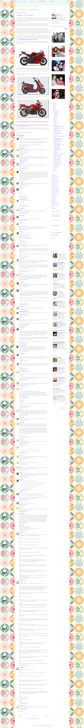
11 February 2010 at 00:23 (23, 325)
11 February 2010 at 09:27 (23, 368)
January (55, 167)
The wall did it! (56, 134)
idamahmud (21, 705)
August (55, 116)
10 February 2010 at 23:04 (23, 271)
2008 (54, 170)
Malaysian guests (55, 187)
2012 (54, 106)
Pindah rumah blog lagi (56, 389)
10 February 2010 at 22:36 (23, 229)
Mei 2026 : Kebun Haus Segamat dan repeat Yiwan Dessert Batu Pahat (61, 324)
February (55, 125)
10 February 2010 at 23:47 (23, 304)
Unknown (20, 422)
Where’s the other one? (57, 156)
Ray (19, 222)
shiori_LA (21, 455)
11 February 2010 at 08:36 (23, 360)
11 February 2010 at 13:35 (23, 490)
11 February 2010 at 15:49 (23, 522)
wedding (53, 208)
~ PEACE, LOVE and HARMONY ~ (59, 262)
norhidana (55, 366)
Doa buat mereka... (60, 291)
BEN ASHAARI (55, 253)
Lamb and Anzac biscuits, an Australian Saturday (58, 139)
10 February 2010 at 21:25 (23, 152)
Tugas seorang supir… (57, 163)
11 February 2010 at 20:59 (23, 698)
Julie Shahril (21, 353)
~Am (20, 362)
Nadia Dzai (21, 137)
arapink (20, 479)
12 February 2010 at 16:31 (23, 703)
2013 (54, 105)
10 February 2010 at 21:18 (23, 146)
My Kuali (54, 290)
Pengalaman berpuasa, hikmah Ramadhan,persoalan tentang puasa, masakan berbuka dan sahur (59, 342)
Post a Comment (21, 711)
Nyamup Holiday (54, 192)
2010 (54, 109)
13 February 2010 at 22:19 (23, 709)
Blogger (51, 725)
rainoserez (21, 181)
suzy (20, 387)
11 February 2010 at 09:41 (23, 379)
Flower (20, 170)
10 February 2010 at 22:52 (23, 241)
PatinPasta (21, 215)
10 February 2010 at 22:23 (23, 206)
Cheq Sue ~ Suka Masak (57, 357)
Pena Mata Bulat (56, 311)
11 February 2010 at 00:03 (23, 309)
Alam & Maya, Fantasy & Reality (58, 377)
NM (19, 461)
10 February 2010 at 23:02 (23, 256)
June (55, 119)
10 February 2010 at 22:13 (23, 185)
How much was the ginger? (58, 133)
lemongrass (21, 154)
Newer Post (19, 716)
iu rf (20, 700)
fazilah (20, 409)
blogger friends (54, 177)
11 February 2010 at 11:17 (23, 452)
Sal (19, 288)
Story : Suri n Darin (56, 388)
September (56, 115)
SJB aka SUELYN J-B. (23, 311)
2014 (54, 103)
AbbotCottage (21, 513)
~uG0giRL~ (21, 148)
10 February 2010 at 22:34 (23, 220)
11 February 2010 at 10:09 (23, 415)
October (55, 113)
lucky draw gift (54, 185)
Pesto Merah (59, 358)
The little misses (54, 203)
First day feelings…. (57, 165)
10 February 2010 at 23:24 (23, 286)
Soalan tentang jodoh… (57, 159)
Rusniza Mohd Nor (22, 345)
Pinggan (58, 344)
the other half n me (55, 205)
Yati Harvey (21, 208)
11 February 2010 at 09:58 (23, 407)
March (55, 123)
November (55, 112)
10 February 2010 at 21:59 (23, 179)
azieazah (20, 417)
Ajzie (20, 317)
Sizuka (20, 273)
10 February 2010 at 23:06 (23, 279)
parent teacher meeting (57, 143)
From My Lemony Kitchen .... (58, 301)
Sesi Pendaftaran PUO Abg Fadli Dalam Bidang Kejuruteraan (61, 313)
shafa (20, 281)
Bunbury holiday (54, 182)
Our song (53, 198)
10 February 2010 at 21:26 (23, 160)
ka (19, 466)
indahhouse (21, 258)
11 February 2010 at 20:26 (23, 578)
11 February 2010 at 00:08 (23, 315)
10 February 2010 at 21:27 (23, 168)
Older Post (47, 716)
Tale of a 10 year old (57, 148)
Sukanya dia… (56, 152)
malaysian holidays (55, 188)
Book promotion (54, 179)
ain (19, 381)
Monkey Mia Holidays (55, 190)
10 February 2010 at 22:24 (23, 213)
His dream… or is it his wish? (58, 153)
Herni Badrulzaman (22, 370)
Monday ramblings (57, 147)
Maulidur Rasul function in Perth (59, 126)
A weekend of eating (57, 158)
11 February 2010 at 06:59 (23, 351)
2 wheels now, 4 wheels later (58, 162)
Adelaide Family (54, 175)
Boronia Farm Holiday (55, 180)
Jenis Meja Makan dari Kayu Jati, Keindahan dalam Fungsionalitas (61, 379)
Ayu (20, 492)
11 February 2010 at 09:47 (23, 385)
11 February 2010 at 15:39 (23, 511)
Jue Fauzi (21, 306)
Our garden (53, 195)
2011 (54, 108)
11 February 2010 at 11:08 (23, 443)
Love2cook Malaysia (22, 199)
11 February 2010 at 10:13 (23, 420)
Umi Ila (20, 445)
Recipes (53, 200)
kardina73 (21, 438)
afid (19, 506)
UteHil (44, 725)
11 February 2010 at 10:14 (23, 436)
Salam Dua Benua (29, 6)
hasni (20, 231)
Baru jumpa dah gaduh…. (58, 155)
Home (33, 716)
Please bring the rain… (57, 130)
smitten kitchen (55, 283)
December (55, 110)
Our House (53, 197)
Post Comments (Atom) (35, 718)
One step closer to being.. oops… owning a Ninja (59, 145)
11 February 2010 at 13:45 (23, 499)
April (55, 122)
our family (53, 193)
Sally (20, 472)
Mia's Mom (21, 327)
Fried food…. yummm (57, 131)
